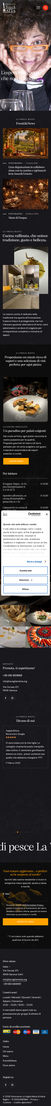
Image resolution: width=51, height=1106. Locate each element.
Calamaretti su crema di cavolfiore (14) (15, 509)
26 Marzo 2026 (32, 214)
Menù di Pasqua (17, 218)
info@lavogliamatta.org (15, 681)
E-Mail (6, 893)
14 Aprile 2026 (32, 163)
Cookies (7, 1102)
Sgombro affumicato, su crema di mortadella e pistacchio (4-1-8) (14, 499)
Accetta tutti (26, 570)
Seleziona (24, 580)
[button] (15, 832)
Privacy (34, 1099)
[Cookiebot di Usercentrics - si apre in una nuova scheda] (30, 514)
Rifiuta (25, 589)
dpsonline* (26, 1102)
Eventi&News (15, 163)
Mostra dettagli (34, 561)
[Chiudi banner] (47, 514)
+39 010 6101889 (12, 984)
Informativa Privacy (34, 905)
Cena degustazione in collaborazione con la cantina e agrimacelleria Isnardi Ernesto (27, 170)
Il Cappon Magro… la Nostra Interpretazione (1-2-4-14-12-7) (15, 487)
